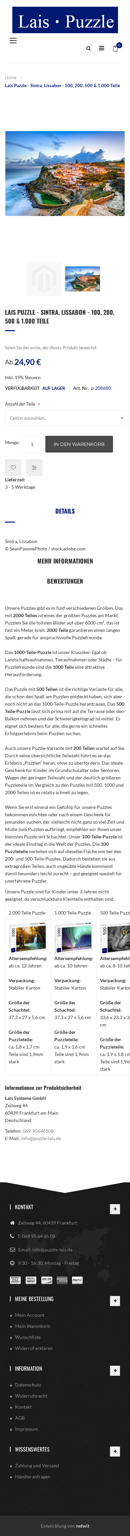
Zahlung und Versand (37, 1465)
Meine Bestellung (34, 1298)
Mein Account (29, 1315)
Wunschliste (28, 1337)
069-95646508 (38, 1131)
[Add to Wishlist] (13, 467)
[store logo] (65, 20)
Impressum (26, 1429)
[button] (44, 278)
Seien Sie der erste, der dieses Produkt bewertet (51, 347)
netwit (82, 1526)
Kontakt (24, 1206)
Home (11, 77)
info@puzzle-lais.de (41, 1138)
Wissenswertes (32, 1449)
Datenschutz (28, 1384)
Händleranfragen (32, 1476)
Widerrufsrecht (31, 1396)
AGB (20, 1418)
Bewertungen (65, 581)
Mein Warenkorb (32, 1326)
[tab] (65, 513)
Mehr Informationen (65, 560)
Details (65, 511)
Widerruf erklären (34, 1348)
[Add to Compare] (34, 467)
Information (28, 1368)
